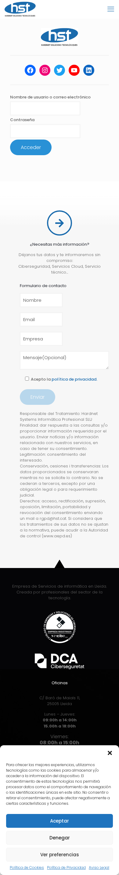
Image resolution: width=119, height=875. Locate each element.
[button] (110, 753)
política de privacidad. (74, 379)
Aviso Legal (99, 867)
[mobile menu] (111, 9)
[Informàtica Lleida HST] (20, 9)
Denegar (59, 838)
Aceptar (59, 821)
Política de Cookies (27, 867)
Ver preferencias (59, 854)
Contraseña (22, 120)
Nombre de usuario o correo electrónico (50, 97)
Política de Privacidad (66, 867)
